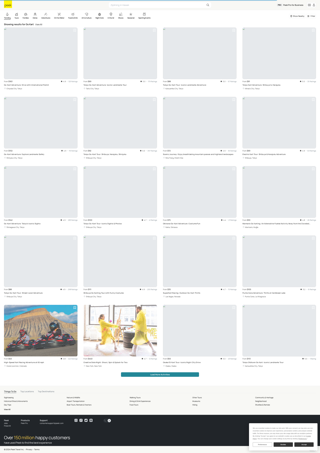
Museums (196, 401)
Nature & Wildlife (73, 397)
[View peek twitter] (86, 420)
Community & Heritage (264, 397)
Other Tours (197, 397)
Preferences (262, 444)
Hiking (194, 405)
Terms (37, 449)
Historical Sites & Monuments (16, 401)
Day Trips (7, 405)
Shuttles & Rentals (262, 405)
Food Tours (134, 405)
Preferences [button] (302, 439)
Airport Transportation (75, 401)
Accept (304, 444)
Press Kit (7, 426)
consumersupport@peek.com (52, 423)
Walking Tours (135, 397)
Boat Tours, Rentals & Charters (79, 405)
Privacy (29, 449)
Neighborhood (260, 401)
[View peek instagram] (76, 420)
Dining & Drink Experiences (140, 401)
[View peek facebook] (81, 420)
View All (38, 24)
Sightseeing (9, 397)
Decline (283, 444)
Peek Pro (24, 423)
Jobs (6, 423)
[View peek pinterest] (91, 420)
